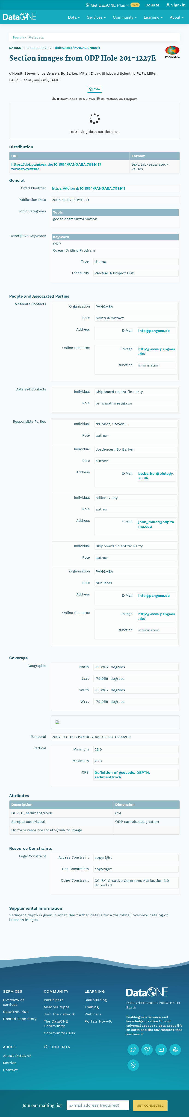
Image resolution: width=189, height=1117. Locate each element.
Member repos (57, 1007)
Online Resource (76, 348)
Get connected (150, 1105)
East (85, 678)
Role (86, 318)
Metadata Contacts (30, 304)
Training (92, 1007)
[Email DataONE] (161, 1049)
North (84, 667)
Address (83, 329)
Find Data (59, 1047)
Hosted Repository (20, 1019)
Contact (10, 1070)
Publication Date (32, 200)
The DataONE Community (56, 1023)
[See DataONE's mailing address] (133, 1065)
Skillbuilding (96, 1000)
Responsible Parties (29, 421)
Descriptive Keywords (28, 236)
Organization (79, 306)
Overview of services (13, 1002)
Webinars (93, 1014)
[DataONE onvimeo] (147, 1049)
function (126, 365)
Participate (54, 1000)
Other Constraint (75, 880)
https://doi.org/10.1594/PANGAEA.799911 (88, 188)
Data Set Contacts (31, 389)
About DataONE (17, 1055)
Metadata (36, 37)
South (84, 690)
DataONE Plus (15, 1011)
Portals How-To (98, 1021)
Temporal (38, 737)
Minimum (81, 749)
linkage (127, 349)
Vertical (39, 748)
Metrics (9, 1063)
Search (18, 37)
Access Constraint (74, 857)
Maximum (81, 761)
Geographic (36, 666)
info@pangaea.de (154, 330)
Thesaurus (80, 273)
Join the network (59, 1014)
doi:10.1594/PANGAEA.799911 (77, 48)
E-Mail (127, 330)
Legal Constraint (32, 856)
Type (85, 261)
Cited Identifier (33, 188)
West (84, 701)
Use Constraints (75, 869)
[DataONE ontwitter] (133, 1049)
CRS (85, 772)
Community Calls (59, 1033)
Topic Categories (32, 211)
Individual (82, 392)
